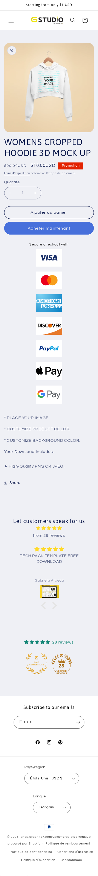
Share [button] (14, 483)
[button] (11, 20)
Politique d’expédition (38, 860)
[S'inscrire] (78, 722)
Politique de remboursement (67, 843)
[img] (49, 528)
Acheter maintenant (49, 228)
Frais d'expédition (17, 173)
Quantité (12, 182)
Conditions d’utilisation (75, 851)
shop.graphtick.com (36, 836)
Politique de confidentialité (31, 851)
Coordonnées (71, 860)
